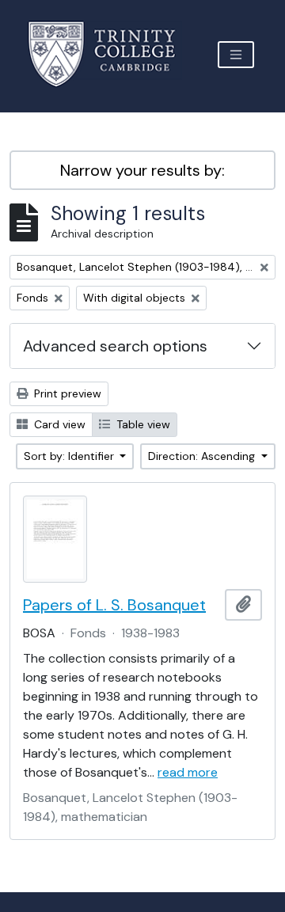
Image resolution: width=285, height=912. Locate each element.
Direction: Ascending (203, 456)
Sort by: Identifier (70, 456)
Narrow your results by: (142, 170)
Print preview (66, 393)
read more (188, 772)
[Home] (111, 54)
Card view (58, 424)
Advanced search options (115, 346)
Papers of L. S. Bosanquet (114, 604)
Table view (141, 424)
